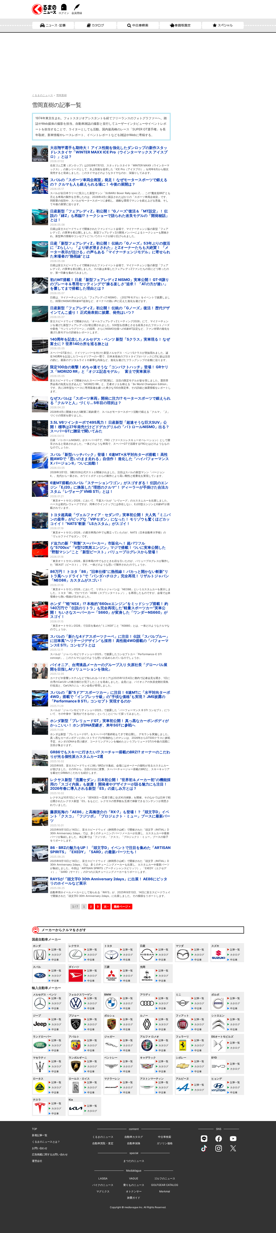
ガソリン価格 (165, 1143)
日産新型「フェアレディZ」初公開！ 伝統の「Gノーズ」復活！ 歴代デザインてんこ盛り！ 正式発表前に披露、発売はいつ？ (110, 310)
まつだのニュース (133, 1160)
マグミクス (103, 1191)
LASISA (102, 1178)
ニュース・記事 (56, 25)
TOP (34, 1129)
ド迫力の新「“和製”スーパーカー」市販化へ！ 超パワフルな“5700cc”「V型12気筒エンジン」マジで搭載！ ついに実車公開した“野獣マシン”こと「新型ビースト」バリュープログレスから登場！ (108, 547)
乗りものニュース (133, 1185)
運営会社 (37, 1160)
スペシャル (225, 25)
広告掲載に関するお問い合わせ (49, 1154)
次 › (106, 906)
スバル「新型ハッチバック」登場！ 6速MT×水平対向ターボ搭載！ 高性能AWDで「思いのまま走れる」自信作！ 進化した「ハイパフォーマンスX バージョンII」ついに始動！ (109, 458)
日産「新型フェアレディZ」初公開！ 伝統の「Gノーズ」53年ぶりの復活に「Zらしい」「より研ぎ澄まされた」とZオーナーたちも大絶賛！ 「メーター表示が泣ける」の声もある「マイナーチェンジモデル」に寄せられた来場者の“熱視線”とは (110, 250)
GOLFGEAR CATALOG (164, 1185)
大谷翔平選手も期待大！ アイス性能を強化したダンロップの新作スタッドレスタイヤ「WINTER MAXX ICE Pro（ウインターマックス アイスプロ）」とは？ (108, 152)
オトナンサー (134, 1191)
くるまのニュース (102, 1136)
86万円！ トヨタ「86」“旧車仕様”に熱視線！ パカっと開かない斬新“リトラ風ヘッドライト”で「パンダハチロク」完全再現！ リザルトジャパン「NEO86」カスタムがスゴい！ (109, 575)
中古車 (55, 959)
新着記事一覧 (39, 1135)
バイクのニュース (102, 1185)
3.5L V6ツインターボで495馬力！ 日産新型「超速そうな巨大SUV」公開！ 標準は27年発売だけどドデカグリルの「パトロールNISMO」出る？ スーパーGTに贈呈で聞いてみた (109, 426)
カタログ (98, 25)
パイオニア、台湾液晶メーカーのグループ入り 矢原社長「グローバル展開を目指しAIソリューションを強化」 (108, 667)
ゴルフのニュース (164, 1178)
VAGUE (133, 1178)
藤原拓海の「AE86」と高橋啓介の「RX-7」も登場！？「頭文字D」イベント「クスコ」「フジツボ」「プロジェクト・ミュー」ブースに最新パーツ (110, 816)
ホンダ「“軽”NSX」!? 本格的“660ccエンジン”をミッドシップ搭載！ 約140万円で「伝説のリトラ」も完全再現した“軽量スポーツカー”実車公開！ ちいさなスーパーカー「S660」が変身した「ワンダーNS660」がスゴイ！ (109, 610)
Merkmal (164, 1191)
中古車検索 (140, 25)
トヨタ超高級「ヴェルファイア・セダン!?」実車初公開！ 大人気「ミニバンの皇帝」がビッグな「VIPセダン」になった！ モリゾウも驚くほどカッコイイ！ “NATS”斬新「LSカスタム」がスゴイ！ (110, 519)
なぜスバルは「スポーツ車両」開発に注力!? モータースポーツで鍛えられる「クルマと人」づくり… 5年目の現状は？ (110, 400)
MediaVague (133, 1170)
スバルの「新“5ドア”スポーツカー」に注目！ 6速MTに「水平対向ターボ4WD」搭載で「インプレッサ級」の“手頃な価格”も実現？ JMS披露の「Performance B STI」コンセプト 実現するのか (110, 696)
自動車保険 (133, 1143)
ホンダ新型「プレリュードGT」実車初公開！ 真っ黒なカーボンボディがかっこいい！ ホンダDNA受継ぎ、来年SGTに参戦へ (109, 723)
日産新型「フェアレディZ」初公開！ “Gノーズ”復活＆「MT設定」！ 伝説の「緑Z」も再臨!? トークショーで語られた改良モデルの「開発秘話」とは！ (109, 215)
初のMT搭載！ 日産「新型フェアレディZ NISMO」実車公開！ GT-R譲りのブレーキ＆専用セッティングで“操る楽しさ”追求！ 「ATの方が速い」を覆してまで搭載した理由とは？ (109, 284)
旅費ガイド (133, 1197)
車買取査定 (183, 25)
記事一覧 (56, 949)
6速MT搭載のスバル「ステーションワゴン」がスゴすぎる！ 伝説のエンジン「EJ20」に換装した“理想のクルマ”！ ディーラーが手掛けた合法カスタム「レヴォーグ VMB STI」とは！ (109, 487)
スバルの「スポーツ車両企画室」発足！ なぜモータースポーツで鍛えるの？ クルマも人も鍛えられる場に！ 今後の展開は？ (108, 182)
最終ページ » (122, 906)
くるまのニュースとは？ (46, 1141)
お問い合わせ (39, 1148)
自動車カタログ (133, 1136)
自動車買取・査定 (102, 1143)
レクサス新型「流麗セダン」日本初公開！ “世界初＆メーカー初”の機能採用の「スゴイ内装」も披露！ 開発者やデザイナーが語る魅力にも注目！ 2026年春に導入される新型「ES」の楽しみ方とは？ (110, 784)
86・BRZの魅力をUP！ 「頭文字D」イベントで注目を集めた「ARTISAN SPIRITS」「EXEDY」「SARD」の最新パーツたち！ (110, 850)
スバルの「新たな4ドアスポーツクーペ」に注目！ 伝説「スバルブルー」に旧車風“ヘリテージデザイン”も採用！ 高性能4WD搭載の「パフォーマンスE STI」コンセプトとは (110, 640)
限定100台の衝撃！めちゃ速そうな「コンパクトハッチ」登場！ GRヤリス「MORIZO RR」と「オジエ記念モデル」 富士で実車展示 (109, 369)
